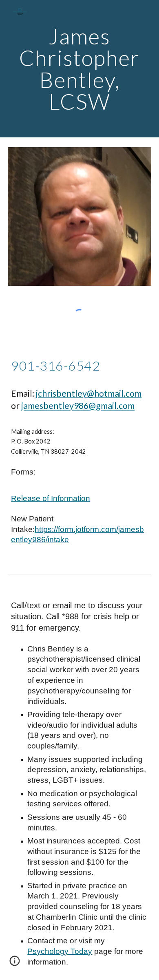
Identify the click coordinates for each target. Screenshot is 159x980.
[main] (79, 68)
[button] (14, 963)
